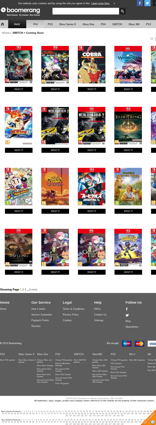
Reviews (36, 326)
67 (27, 414)
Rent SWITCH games (80, 361)
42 (139, 411)
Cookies (67, 320)
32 (108, 411)
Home (6, 32)
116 (66, 416)
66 (24, 414)
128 (114, 416)
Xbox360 (97, 354)
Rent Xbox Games (45, 365)
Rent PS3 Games (118, 372)
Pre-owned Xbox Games (44, 370)
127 (110, 416)
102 (136, 414)
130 (122, 416)
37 (123, 411)
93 (106, 414)
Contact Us (100, 314)
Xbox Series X (67, 24)
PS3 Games (116, 363)
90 (97, 414)
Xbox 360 (134, 24)
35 (117, 411)
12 (47, 411)
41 (136, 411)
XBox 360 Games (100, 371)
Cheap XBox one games (44, 361)
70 (36, 414)
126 (106, 416)
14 (53, 411)
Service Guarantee (41, 314)
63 (15, 414)
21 (75, 411)
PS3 (148, 24)
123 (94, 416)
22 (78, 411)
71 (39, 414)
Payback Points (40, 320)
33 (111, 411)
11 (44, 411)
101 (132, 414)
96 (115, 414)
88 (91, 414)
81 (70, 414)
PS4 (103, 24)
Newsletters (132, 326)
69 (33, 414)
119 (78, 416)
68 (30, 414)
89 (94, 414)
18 (66, 411)
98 (122, 414)
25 (87, 411)
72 (42, 414)
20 (151, 38)
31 (105, 411)
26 (90, 411)
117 (70, 416)
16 (59, 411)
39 (130, 411)
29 (99, 411)
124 (98, 416)
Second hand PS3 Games (119, 377)
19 (69, 411)
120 (82, 416)
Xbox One (88, 24)
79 (64, 414)
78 (61, 414)
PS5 (50, 24)
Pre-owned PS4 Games (62, 370)
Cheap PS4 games (63, 360)
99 (125, 414)
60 (6, 414)
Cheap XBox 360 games (99, 361)
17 (63, 411)
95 (112, 414)
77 (58, 414)
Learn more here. (100, 3)
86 (85, 414)
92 (103, 414)
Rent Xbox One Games (44, 375)
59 (3, 414)
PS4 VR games (62, 383)
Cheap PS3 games (119, 360)
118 (74, 416)
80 (67, 414)
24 (84, 411)
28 (96, 411)
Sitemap (98, 320)
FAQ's (97, 308)
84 (79, 414)
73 (45, 414)
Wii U (132, 354)
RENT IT (18, 89)
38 (126, 411)
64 (18, 414)
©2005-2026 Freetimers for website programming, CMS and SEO (94, 398)
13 (50, 411)
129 (118, 416)
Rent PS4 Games (63, 374)
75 (52, 414)
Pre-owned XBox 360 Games (99, 375)
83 (76, 414)
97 (118, 414)
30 (102, 411)
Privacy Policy (71, 314)
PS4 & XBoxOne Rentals (62, 364)
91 (100, 414)
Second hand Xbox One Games (45, 381)
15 (56, 411)
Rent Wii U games (137, 360)
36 (120, 411)
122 (90, 416)
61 (9, 414)
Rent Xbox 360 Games (99, 366)
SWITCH (117, 24)
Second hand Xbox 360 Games (100, 381)
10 (41, 411)
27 (93, 411)
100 (128, 414)
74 (48, 414)
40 (133, 411)
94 (109, 414)
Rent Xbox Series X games (27, 361)
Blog (128, 321)
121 (86, 416)
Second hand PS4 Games (63, 379)
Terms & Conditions (73, 308)
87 (88, 414)
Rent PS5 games (7, 360)
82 (73, 414)
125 (102, 416)
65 (21, 414)
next (34, 289)
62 (12, 414)
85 (82, 414)
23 (81, 411)
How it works (38, 308)
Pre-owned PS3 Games (118, 368)
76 (55, 414)
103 (140, 414)
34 (114, 411)
